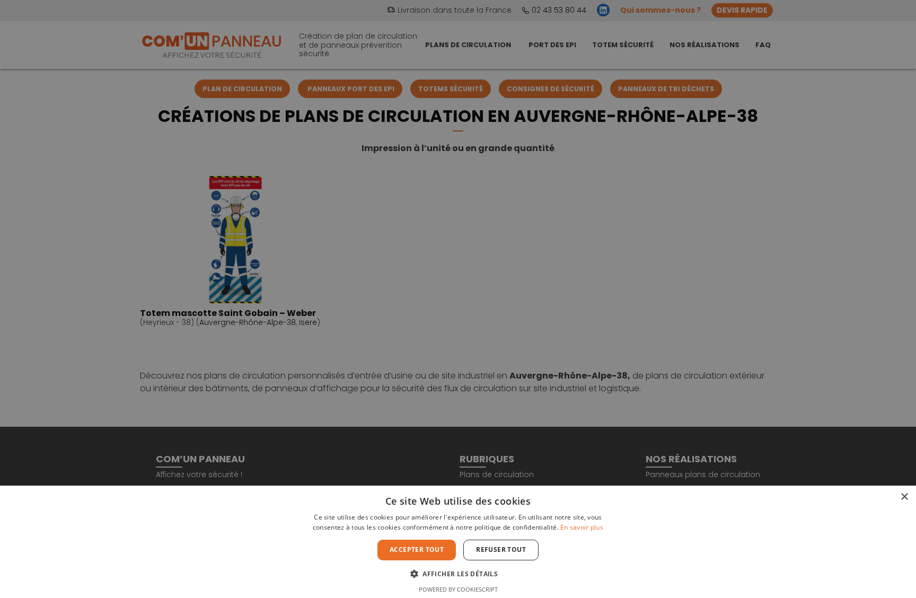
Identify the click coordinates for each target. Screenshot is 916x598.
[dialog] (458, 299)
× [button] (904, 497)
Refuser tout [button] (501, 549)
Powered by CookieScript (458, 589)
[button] (458, 573)
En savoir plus (581, 527)
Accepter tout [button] (417, 549)
